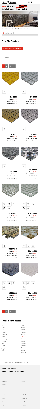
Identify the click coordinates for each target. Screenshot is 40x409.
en (32, 2)
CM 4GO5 (13, 97)
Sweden (24, 346)
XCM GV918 (12, 249)
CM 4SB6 (33, 97)
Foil (3, 343)
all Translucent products (13, 48)
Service (4, 388)
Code (3, 337)
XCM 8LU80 (32, 251)
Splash (23, 343)
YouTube (23, 402)
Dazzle (4, 341)
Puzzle (23, 334)
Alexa (3, 327)
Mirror (23, 327)
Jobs (4, 2)
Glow (3, 346)
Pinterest (23, 405)
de (29, 2)
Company (4, 384)
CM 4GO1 (13, 134)
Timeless (24, 348)
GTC (3, 405)
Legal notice (5, 395)
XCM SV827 (12, 214)
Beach (4, 332)
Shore (23, 341)
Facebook (23, 395)
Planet (23, 332)
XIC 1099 (13, 172)
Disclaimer (4, 402)
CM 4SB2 (33, 134)
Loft (3, 350)
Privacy (3, 398)
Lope (22, 325)
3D (2, 325)
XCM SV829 (32, 214)
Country (4, 339)
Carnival (4, 334)
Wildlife (23, 352)
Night (23, 330)
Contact (13, 2)
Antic (3, 330)
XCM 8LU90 (32, 293)
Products (4, 381)
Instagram (24, 398)
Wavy (23, 350)
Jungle (4, 348)
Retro (23, 339)
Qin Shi (15, 99)
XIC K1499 (33, 169)
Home (3, 378)
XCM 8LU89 (12, 293)
